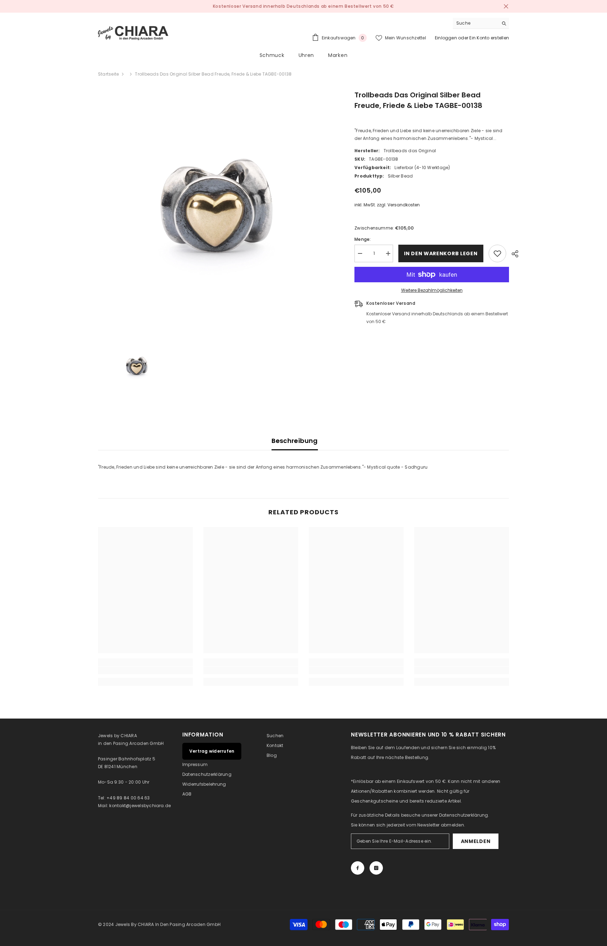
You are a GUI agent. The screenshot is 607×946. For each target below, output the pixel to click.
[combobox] (475, 23)
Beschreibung (295, 440)
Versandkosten (403, 205)
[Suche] (481, 23)
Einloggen (446, 38)
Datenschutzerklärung (463, 815)
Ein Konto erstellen (489, 38)
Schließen (506, 6)
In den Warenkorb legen (440, 253)
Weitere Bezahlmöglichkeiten (432, 290)
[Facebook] (357, 868)
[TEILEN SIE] (512, 253)
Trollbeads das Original (410, 151)
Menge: (362, 239)
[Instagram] (376, 868)
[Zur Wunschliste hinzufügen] (497, 253)
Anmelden (476, 841)
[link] (145, 670)
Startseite (108, 74)
